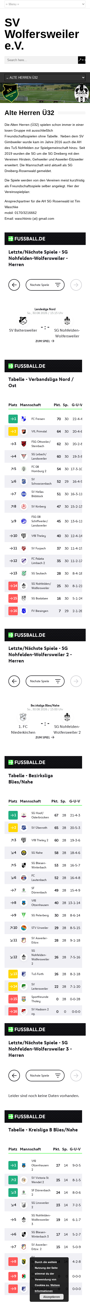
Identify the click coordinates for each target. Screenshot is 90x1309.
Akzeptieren (51, 1297)
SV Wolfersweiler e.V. (42, 34)
